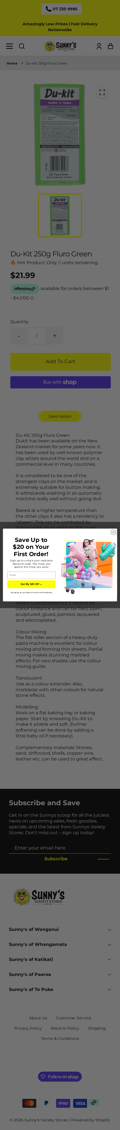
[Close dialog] (113, 532)
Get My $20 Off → (31, 584)
